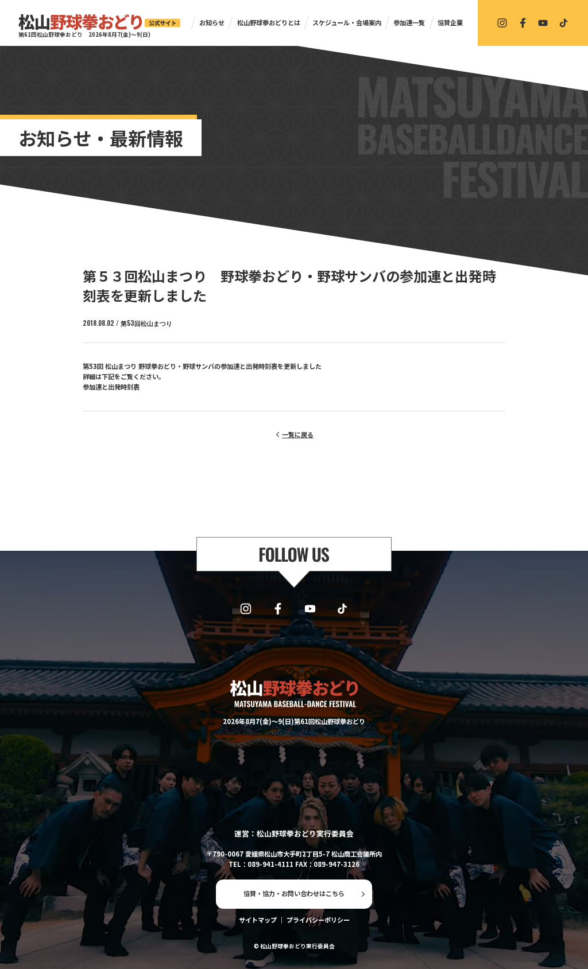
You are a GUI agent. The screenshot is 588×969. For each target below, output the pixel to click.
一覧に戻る (298, 434)
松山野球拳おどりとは (268, 22)
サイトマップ (258, 919)
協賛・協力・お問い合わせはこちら (294, 893)
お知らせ (212, 22)
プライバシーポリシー (318, 919)
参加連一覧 (409, 22)
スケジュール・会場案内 (346, 22)
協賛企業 (450, 22)
